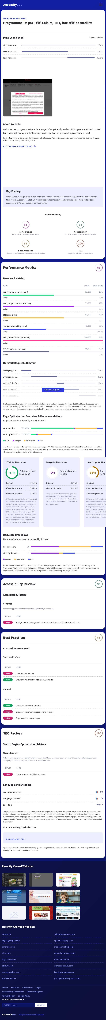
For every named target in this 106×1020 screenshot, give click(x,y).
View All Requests (53, 390)
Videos (5, 987)
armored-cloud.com (63, 965)
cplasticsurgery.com (63, 940)
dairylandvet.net (62, 959)
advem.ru (6, 934)
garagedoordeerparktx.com (67, 978)
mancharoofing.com (63, 946)
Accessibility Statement (13, 991)
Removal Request (35, 991)
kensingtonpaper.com (64, 972)
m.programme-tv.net (15, 18)
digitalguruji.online (11, 940)
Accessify (12, 5)
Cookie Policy (24, 995)
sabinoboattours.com (64, 934)
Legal (38, 987)
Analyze (41, 1005)
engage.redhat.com (11, 972)
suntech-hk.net (9, 978)
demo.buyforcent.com (64, 953)
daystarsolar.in (9, 959)
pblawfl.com (8, 965)
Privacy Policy (8, 995)
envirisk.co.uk (8, 946)
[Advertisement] (53, 70)
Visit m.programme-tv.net (18, 146)
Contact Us (27, 987)
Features (15, 987)
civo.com (6, 953)
